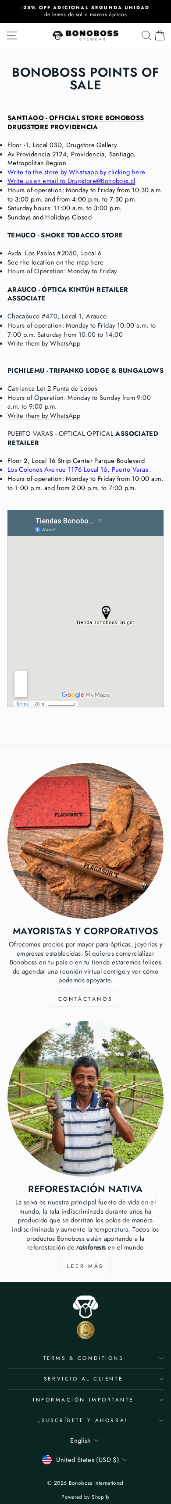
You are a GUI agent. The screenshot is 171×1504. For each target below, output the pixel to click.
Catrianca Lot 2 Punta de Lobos (52, 388)
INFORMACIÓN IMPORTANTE (83, 1399)
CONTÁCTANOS (85, 999)
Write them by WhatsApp (43, 343)
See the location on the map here (55, 262)
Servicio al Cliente (83, 1378)
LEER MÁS (85, 1266)
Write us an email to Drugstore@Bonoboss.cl (71, 181)
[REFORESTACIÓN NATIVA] (85, 1099)
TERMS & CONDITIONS (83, 1358)
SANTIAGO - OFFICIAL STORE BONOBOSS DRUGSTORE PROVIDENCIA (75, 122)
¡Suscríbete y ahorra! (83, 1420)
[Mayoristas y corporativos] (85, 841)
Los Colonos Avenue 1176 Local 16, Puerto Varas (77, 469)
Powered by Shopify (85, 1497)
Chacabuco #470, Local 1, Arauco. (57, 316)
